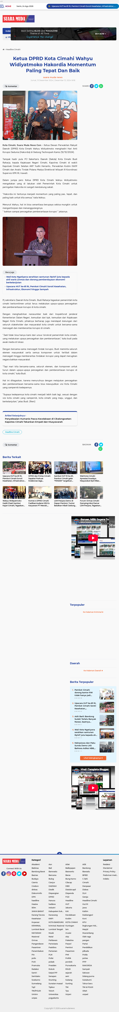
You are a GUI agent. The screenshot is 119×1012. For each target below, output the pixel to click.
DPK (34, 897)
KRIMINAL (36, 926)
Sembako (36, 976)
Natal (51, 937)
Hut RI (85, 904)
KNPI (51, 918)
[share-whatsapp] (101, 86)
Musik (51, 933)
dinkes (34, 890)
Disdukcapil (70, 890)
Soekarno (36, 980)
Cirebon (35, 886)
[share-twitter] (96, 86)
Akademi (36, 864)
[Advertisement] (93, 579)
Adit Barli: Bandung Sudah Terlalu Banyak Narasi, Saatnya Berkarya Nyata (85, 719)
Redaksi (35, 969)
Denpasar (86, 886)
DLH (84, 893)
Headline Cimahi (12, 432)
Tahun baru (87, 983)
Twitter (20, 877)
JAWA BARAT (38, 911)
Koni (84, 918)
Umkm (35, 994)
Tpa (67, 991)
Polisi (51, 958)
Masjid (85, 929)
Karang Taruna (38, 915)
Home (8, 6)
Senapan (52, 976)
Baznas (35, 875)
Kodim (68, 918)
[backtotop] (59, 854)
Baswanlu (69, 871)
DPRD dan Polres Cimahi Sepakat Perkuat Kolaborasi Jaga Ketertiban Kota (84, 6)
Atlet (67, 864)
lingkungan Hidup (90, 926)
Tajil (33, 987)
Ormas (35, 940)
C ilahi (85, 879)
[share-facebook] (92, 86)
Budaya (35, 879)
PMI (67, 955)
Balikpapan (70, 868)
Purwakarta (70, 965)
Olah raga (86, 937)
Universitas (53, 994)
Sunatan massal (56, 983)
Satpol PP (53, 973)
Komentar (12, 86)
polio (34, 958)
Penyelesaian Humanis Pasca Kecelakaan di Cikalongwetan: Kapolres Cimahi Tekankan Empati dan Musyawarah (38, 420)
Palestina (69, 940)
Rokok (52, 969)
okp (67, 937)
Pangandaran (38, 944)
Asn (50, 864)
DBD (67, 886)
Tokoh (51, 991)
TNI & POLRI (87, 987)
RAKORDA (87, 965)
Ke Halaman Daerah (93, 670)
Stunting (52, 980)
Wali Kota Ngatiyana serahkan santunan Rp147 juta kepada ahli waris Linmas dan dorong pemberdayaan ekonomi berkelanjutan (86, 732)
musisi (68, 933)
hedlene (52, 904)
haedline (35, 900)
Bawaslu (86, 871)
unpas (34, 998)
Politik (68, 958)
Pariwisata (53, 944)
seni (67, 976)
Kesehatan (36, 918)
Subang (68, 980)
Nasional (35, 937)
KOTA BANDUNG (56, 922)
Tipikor (52, 987)
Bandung (86, 868)
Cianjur (52, 882)
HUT (67, 904)
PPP (84, 962)
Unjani (68, 994)
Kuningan (69, 926)
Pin (33, 955)
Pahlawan (53, 940)
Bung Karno (70, 879)
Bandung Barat (38, 871)
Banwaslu (53, 871)
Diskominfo (37, 893)
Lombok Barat (38, 929)
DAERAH (53, 886)
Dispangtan (54, 893)
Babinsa (35, 868)
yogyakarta (54, 998)
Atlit (84, 864)
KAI (67, 911)
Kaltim (85, 911)
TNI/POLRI (36, 991)
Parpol (68, 944)
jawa (84, 908)
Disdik (51, 890)
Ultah (84, 991)
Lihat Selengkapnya (92, 758)
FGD (67, 897)
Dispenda (69, 893)
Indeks (9, 31)
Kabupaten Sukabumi (57, 911)
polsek (51, 962)
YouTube (26, 877)
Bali (50, 868)
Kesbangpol (87, 915)
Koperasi (35, 922)
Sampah (86, 969)
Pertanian (53, 951)
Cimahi (85, 882)
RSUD (68, 969)
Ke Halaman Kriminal (92, 612)
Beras (67, 875)
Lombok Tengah (56, 929)
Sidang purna (88, 976)
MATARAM (36, 933)
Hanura (52, 900)
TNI (66, 987)
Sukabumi (87, 980)
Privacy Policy (109, 871)
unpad (85, 994)
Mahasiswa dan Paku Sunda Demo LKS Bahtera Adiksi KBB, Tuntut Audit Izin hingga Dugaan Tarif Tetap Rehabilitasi (85, 746)
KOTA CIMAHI (71, 922)
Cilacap (68, 882)
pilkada (85, 951)
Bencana (52, 875)
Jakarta (68, 908)
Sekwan (86, 973)
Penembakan (38, 951)
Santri (34, 973)
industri (52, 908)
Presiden (52, 965)
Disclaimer (107, 868)
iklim (34, 908)
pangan (85, 940)
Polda (85, 955)
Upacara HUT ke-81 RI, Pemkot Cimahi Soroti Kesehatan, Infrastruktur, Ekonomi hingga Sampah (86, 706)
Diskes (85, 890)
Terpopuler (77, 604)
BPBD (85, 875)
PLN (50, 955)
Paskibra (52, 947)
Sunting (68, 983)
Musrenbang (87, 933)
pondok (68, 962)
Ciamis (35, 882)
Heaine (35, 904)
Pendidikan (87, 947)
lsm (67, 929)
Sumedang (36, 983)
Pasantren (36, 947)
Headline (69, 900)
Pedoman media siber (111, 875)
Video (11, 37)
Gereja (85, 897)
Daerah (75, 663)
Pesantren (69, 951)
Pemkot (69, 947)
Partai (85, 944)
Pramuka (36, 965)
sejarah (68, 973)
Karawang (53, 915)
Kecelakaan (70, 915)
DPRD (51, 897)
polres (85, 958)
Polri (34, 962)
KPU (84, 922)
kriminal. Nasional (56, 926)
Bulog (51, 879)
